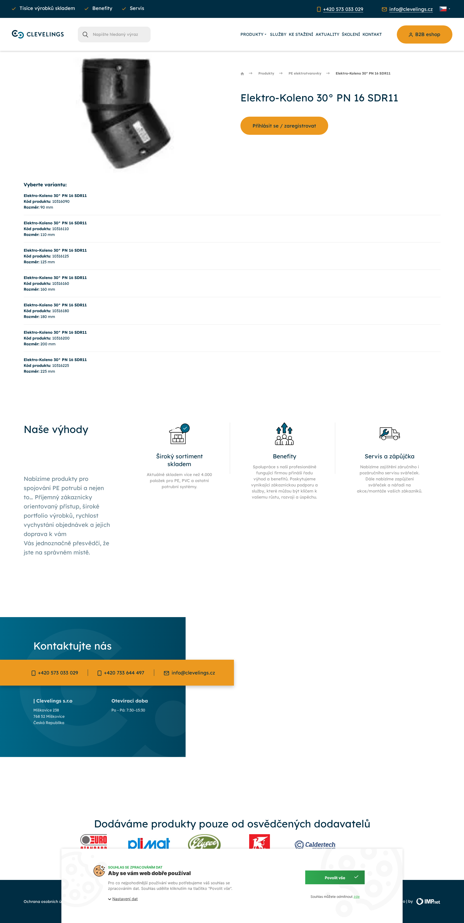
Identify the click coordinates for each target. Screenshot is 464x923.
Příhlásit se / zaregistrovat (284, 126)
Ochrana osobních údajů (47, 901)
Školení (351, 34)
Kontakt (372, 34)
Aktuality (327, 34)
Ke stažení (301, 34)
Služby (278, 34)
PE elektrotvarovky (305, 73)
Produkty (251, 34)
